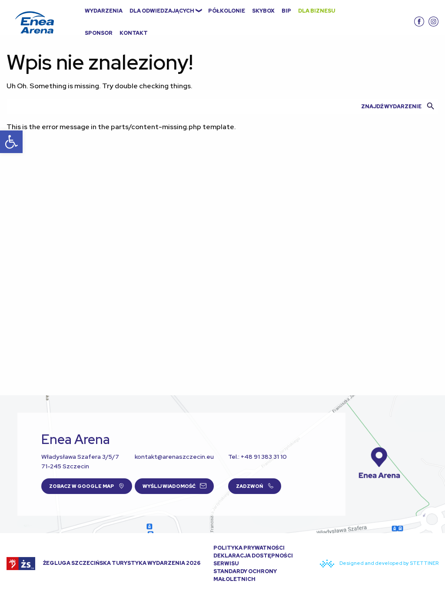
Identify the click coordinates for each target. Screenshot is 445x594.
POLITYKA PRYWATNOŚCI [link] (249, 547)
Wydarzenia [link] (104, 10)
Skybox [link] (263, 10)
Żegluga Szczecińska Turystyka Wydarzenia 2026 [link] (121, 563)
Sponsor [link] (99, 33)
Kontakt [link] (134, 33)
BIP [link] (286, 10)
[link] (11, 141)
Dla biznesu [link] (316, 10)
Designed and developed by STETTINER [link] (388, 563)
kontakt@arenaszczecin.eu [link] (174, 457)
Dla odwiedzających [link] (162, 10)
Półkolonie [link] (226, 10)
